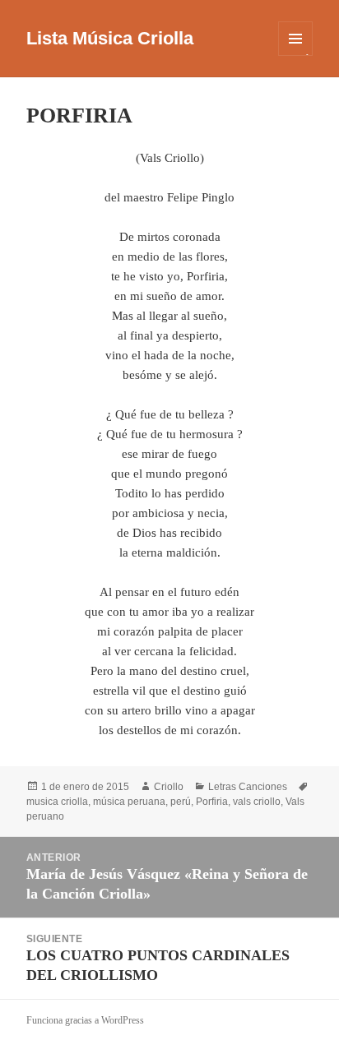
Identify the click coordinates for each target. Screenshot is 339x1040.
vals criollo (257, 801)
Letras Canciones (247, 787)
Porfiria (212, 801)
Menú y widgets (296, 55)
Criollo (168, 787)
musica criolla (57, 801)
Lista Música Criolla (109, 38)
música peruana (129, 801)
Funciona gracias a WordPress (85, 1020)
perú (180, 801)
